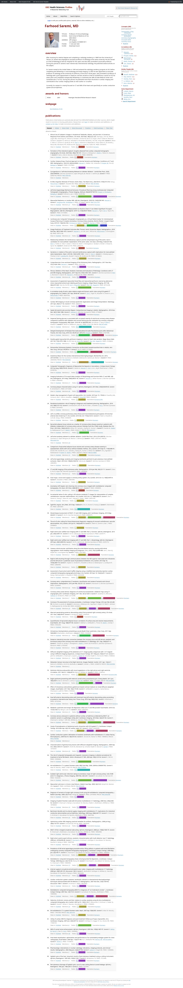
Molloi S (59, 941)
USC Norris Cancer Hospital (40, 2)
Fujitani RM (79, 681)
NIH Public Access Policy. (103, 981)
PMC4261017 (91, 430)
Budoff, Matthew (130, 74)
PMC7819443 (95, 184)
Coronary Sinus (126, 41)
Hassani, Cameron (128, 52)
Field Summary (98, 128)
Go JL (101, 405)
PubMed (58, 147)
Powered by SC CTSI (176, 2)
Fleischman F (54, 184)
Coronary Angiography (128, 38)
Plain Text (109, 128)
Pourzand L (76, 840)
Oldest (57, 128)
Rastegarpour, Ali (129, 95)
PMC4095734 (54, 440)
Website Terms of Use (119, 985)
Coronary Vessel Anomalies (126, 35)
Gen (91, 225)
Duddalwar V (70, 202)
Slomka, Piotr (129, 79)
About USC (13, 2)
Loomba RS (64, 256)
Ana (80, 147)
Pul (99, 196)
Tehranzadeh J (107, 939)
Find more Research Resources (127, 8)
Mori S (77, 142)
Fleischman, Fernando (128, 58)
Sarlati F (105, 747)
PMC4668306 (66, 360)
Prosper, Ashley (130, 56)
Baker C (80, 223)
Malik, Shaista (129, 61)
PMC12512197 (95, 202)
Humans (96, 147)
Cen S (105, 211)
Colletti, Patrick (128, 91)
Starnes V (93, 223)
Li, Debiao (128, 81)
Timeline (88, 128)
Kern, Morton (129, 83)
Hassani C (82, 163)
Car (81, 186)
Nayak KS (96, 285)
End (83, 432)
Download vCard (74, 46)
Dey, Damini (129, 77)
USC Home (4, 2)
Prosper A (100, 192)
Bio (82, 362)
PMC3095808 (110, 681)
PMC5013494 (103, 324)
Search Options (75, 16)
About (55, 16)
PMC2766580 (54, 739)
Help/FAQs (63, 16)
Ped (102, 225)
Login (49, 20)
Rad (80, 168)
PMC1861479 (71, 912)
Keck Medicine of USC (56, 109)
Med (84, 327)
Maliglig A (53, 194)
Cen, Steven (129, 63)
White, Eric (127, 99)
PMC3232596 (111, 664)
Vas (97, 335)
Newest (49, 128)
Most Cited (65, 128)
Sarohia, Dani (128, 97)
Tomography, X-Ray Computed (127, 32)
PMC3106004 (82, 767)
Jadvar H (92, 950)
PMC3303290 (80, 786)
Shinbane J (107, 192)
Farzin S (54, 931)
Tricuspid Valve (126, 40)
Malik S (99, 153)
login (86, 122)
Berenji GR (98, 939)
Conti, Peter (127, 93)
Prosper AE (104, 163)
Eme (84, 683)
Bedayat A (53, 165)
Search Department (129, 101)
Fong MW (77, 285)
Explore (125, 43)
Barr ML (89, 285)
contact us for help (52, 124)
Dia (83, 196)
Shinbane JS (73, 223)
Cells (101, 399)
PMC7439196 (66, 175)
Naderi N (63, 453)
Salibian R (53, 596)
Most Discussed (77, 128)
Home (48, 16)
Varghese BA (61, 202)
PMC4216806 (92, 453)
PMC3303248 (106, 794)
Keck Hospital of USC (24, 2)
